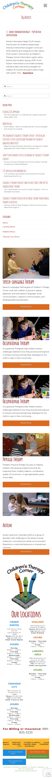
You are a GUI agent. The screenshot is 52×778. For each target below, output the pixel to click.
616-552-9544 (17, 636)
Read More (28, 73)
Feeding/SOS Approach (11, 112)
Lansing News (9, 227)
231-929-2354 (18, 696)
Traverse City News (11, 237)
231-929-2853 (16, 698)
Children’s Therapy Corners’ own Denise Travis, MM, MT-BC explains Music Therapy (25, 184)
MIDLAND (16, 744)
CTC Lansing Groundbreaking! (14, 171)
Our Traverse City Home (15, 762)
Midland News (9, 232)
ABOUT (6, 742)
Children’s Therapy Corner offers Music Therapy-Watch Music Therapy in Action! (26, 200)
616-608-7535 (16, 638)
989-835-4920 (40, 631)
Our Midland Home (37, 752)
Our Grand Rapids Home (15, 752)
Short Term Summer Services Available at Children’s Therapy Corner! (26, 157)
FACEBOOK (29, 746)
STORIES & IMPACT (32, 742)
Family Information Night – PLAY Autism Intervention (23, 33)
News (5, 223)
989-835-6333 (41, 629)
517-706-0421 (41, 662)
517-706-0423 (40, 663)
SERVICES (16, 742)
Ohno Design (31, 771)
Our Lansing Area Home (37, 756)
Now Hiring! (7, 124)
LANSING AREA (30, 744)
